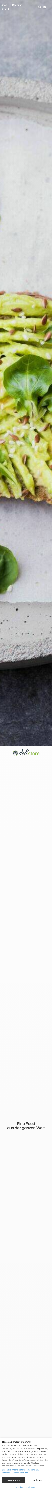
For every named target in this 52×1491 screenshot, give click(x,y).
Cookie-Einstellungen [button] (26, 1487)
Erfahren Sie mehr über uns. (15, 1472)
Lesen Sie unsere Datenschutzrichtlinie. (20, 1469)
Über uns (17, 5)
